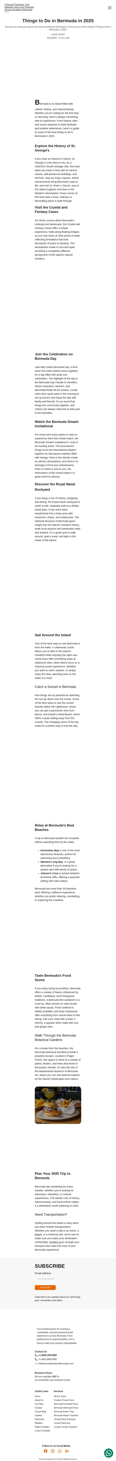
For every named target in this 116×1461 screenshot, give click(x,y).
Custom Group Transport (65, 1427)
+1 (39, 1355)
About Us (39, 1400)
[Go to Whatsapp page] (60, 1451)
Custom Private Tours (64, 1400)
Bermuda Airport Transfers (66, 1415)
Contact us (55, 1242)
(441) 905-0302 (49, 1359)
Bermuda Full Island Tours (66, 1404)
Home (37, 1396)
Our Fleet (39, 1404)
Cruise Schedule (42, 1430)
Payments (39, 1419)
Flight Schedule (42, 1427)
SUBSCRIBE (45, 1287)
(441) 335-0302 (49, 1355)
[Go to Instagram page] (52, 1451)
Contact (38, 1407)
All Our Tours (60, 1396)
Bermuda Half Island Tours (66, 1407)
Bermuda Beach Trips (64, 1411)
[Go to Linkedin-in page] (67, 1451)
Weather (39, 1423)
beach (38, 1234)
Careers (38, 1415)
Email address (43, 1273)
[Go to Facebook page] (45, 1451)
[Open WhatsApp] (108, 1453)
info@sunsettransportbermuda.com (55, 1363)
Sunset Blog (40, 1411)
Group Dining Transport (65, 1419)
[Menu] (109, 8)
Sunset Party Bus (62, 1423)
